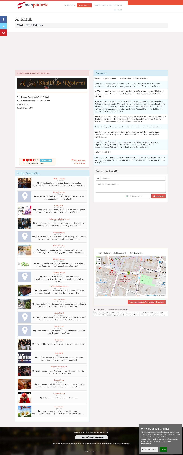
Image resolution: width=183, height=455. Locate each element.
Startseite (70, 5)
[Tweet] (3, 26)
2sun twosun (59, 407)
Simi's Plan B (59, 313)
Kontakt (117, 9)
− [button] (99, 263)
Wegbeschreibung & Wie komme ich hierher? (146, 302)
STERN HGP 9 (59, 205)
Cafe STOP (59, 353)
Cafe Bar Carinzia (59, 299)
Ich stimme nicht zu (149, 449)
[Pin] (3, 32)
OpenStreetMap (152, 295)
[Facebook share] (3, 19)
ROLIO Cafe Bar (59, 259)
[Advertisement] (91, 51)
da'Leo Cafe (59, 340)
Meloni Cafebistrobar (59, 366)
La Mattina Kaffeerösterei (59, 286)
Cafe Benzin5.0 (59, 393)
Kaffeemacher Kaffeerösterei (59, 219)
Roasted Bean (59, 380)
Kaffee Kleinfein (59, 245)
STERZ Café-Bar (59, 178)
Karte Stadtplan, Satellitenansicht (112, 252)
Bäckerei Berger (59, 232)
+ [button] (99, 259)
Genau (163, 449)
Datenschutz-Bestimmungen (108, 5)
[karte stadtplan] (33, 4)
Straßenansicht (136, 252)
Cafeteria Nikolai (59, 272)
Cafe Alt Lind (59, 326)
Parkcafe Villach (59, 192)
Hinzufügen (84, 5)
